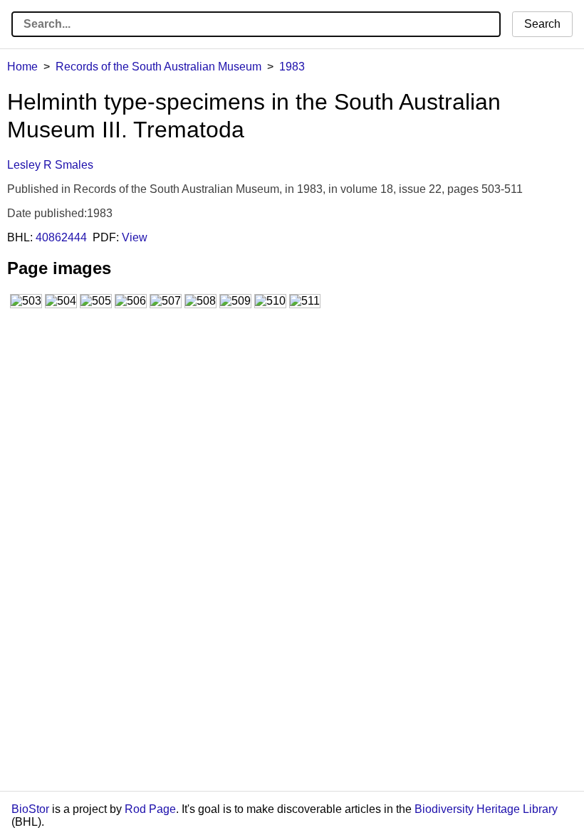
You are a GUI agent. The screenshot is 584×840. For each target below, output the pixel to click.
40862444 (61, 237)
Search (542, 24)
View (134, 237)
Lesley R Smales (50, 165)
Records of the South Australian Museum (158, 67)
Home (22, 67)
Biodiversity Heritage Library (486, 809)
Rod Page (150, 809)
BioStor (30, 809)
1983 (292, 67)
